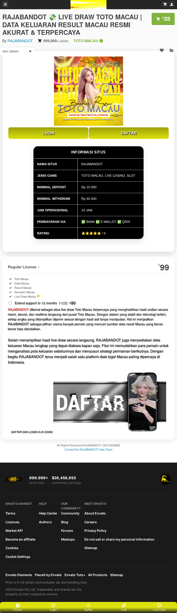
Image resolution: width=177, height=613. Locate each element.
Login (53, 609)
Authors (45, 522)
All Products (97, 575)
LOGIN (48, 133)
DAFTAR (128, 133)
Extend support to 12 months (45, 303)
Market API (14, 530)
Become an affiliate (20, 539)
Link (124, 609)
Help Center (48, 513)
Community (70, 513)
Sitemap (90, 548)
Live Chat (159, 609)
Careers (90, 522)
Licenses (13, 522)
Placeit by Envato (48, 575)
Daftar (89, 609)
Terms (10, 513)
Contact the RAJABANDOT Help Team (88, 449)
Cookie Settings (18, 557)
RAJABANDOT (20, 40)
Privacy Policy (95, 530)
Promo (18, 609)
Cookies (12, 548)
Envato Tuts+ (75, 575)
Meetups (68, 539)
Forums (67, 530)
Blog (64, 522)
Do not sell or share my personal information (119, 539)
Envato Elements (19, 575)
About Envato (95, 513)
